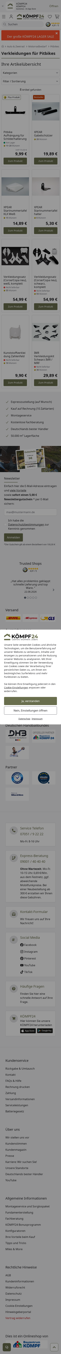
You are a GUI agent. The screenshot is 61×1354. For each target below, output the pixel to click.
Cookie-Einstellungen (16, 687)
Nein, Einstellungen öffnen (30, 710)
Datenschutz (24, 718)
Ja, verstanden (31, 701)
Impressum (37, 718)
